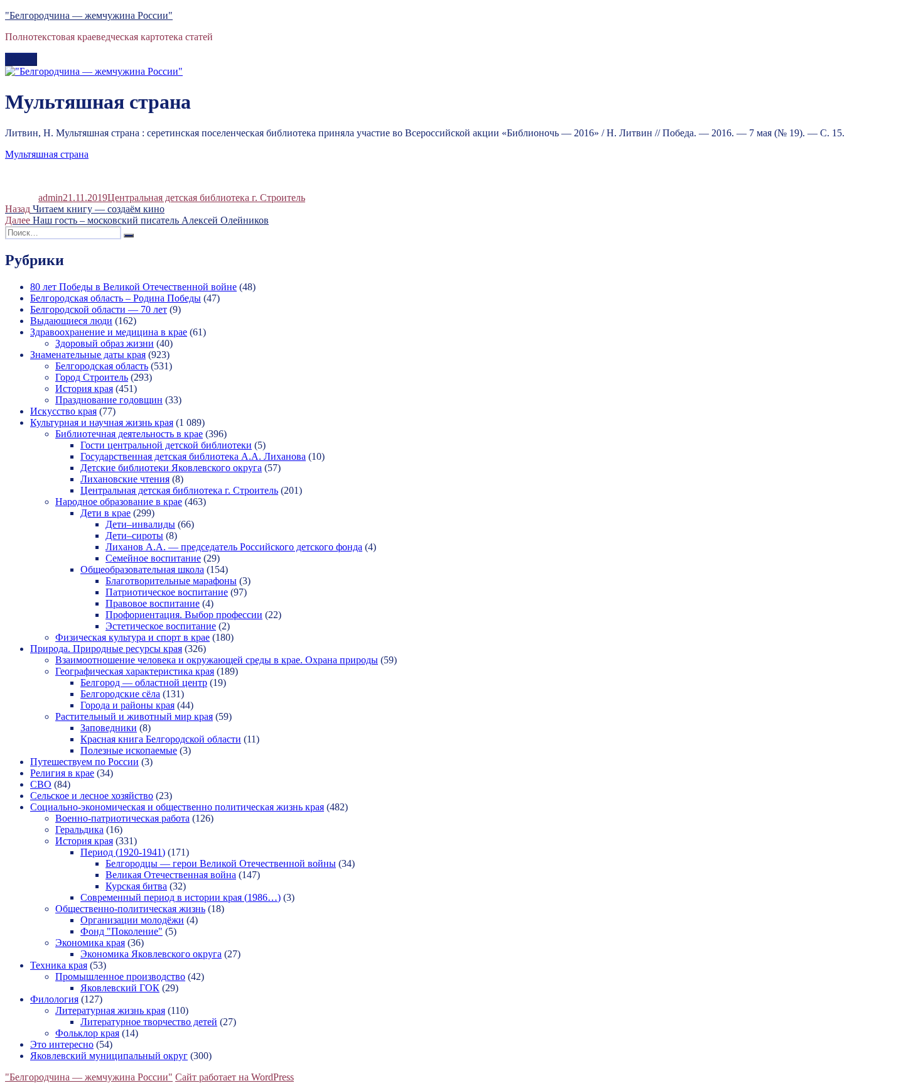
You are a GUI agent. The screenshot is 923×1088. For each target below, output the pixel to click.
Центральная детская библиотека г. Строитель (206, 197)
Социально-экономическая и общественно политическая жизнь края (177, 807)
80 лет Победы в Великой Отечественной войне (133, 286)
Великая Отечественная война (170, 874)
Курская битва (136, 886)
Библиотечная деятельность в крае (129, 433)
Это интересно (62, 1044)
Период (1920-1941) (122, 852)
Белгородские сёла (120, 693)
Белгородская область (101, 366)
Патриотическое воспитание (166, 592)
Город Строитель (91, 377)
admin (50, 197)
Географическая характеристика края (134, 671)
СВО (40, 784)
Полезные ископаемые (128, 750)
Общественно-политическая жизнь (130, 908)
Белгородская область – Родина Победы (115, 298)
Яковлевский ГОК (119, 987)
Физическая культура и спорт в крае (132, 637)
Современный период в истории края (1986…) (180, 897)
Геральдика (79, 829)
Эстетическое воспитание (160, 626)
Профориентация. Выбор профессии (183, 614)
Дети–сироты (134, 535)
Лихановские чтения (125, 479)
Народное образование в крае (118, 501)
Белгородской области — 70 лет (98, 309)
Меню (21, 59)
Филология (54, 999)
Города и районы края (127, 705)
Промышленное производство (120, 976)
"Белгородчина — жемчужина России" (89, 15)
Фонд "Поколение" (121, 931)
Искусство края (63, 411)
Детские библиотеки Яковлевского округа (171, 467)
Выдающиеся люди (71, 320)
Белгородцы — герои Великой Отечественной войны (220, 863)
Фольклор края (87, 1033)
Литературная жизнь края (110, 1010)
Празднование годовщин (109, 399)
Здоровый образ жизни (104, 343)
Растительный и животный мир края (134, 716)
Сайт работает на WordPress (234, 1077)
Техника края (58, 965)
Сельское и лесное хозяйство (91, 795)
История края (84, 388)
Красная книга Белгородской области (160, 739)
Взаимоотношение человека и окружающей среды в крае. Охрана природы (216, 660)
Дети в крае (105, 513)
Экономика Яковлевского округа (151, 954)
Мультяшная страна (47, 154)
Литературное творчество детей (148, 1021)
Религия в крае (62, 773)
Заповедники (108, 727)
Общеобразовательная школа (142, 569)
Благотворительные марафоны (171, 580)
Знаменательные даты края (88, 354)
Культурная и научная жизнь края (101, 422)
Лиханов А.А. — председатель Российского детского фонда (233, 546)
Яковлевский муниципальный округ (109, 1055)
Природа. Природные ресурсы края (106, 648)
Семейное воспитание (153, 558)
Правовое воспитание (152, 603)
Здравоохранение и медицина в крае (108, 332)
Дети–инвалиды (140, 524)
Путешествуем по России (84, 761)
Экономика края (90, 942)
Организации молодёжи (132, 920)
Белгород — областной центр (143, 682)
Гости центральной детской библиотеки (166, 445)
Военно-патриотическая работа (122, 818)
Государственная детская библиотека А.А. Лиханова (193, 456)
